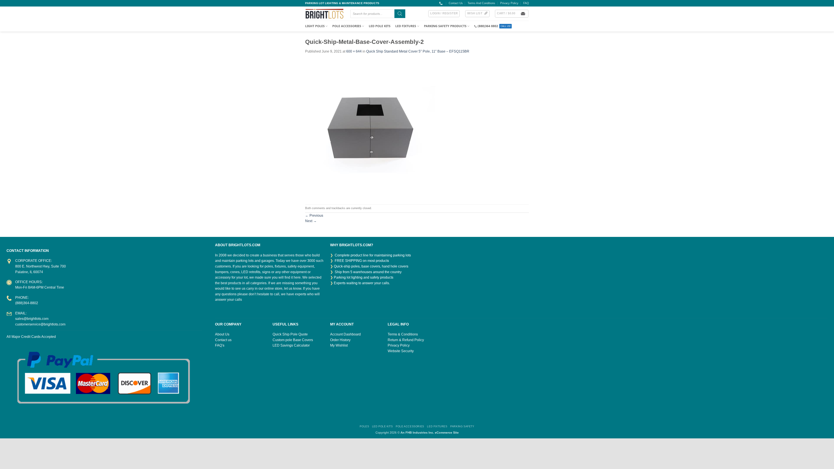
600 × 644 (354, 51)
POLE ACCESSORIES (346, 26)
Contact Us (456, 3)
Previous (314, 215)
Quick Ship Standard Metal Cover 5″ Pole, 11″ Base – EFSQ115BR (417, 51)
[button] (444, 13)
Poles (364, 426)
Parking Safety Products (445, 26)
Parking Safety (462, 426)
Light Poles (315, 26)
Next (311, 221)
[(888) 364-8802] (441, 3)
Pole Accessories (410, 426)
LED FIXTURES (405, 26)
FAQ (526, 3)
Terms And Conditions (481, 3)
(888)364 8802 (488, 26)
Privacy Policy (509, 3)
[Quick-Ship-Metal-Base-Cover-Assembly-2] (370, 129)
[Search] (399, 13)
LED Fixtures (437, 426)
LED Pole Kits (380, 26)
